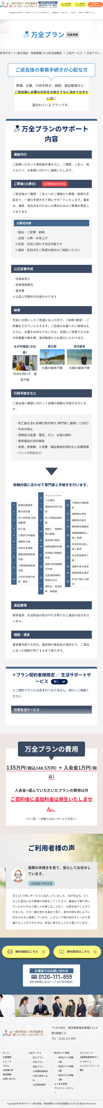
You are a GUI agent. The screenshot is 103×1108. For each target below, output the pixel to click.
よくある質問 (60, 1083)
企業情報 (7, 1057)
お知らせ (73, 12)
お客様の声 (55, 12)
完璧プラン (38, 1066)
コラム (6, 1065)
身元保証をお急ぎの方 (16, 12)
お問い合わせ (9, 1078)
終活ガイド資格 (61, 1052)
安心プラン (38, 1057)
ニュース (7, 1061)
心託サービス (34, 1052)
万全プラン (38, 1062)
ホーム (6, 1052)
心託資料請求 (39, 1084)
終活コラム (64, 12)
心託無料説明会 (40, 1071)
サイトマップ (86, 1052)
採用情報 (7, 1074)
